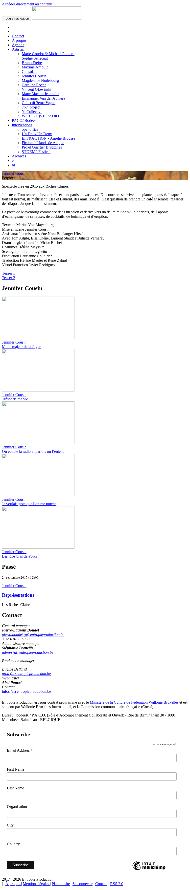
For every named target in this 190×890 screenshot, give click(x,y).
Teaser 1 (8, 273)
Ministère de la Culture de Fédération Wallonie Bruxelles (134, 702)
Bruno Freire (32, 63)
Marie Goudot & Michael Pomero (48, 54)
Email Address (20, 750)
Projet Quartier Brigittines (42, 147)
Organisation (17, 806)
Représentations (18, 595)
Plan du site (61, 884)
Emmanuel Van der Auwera (43, 98)
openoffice (30, 129)
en (14, 160)
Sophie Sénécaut (35, 58)
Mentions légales (36, 884)
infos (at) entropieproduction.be (26, 691)
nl (13, 165)
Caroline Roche (34, 85)
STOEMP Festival (36, 152)
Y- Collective (32, 111)
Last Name (15, 788)
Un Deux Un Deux (37, 134)
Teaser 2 (8, 278)
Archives (19, 156)
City (10, 825)
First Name (15, 769)
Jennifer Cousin (34, 76)
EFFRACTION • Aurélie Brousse (48, 138)
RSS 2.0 (116, 884)
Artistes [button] (18, 49)
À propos (19, 40)
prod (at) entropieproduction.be (26, 674)
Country (13, 844)
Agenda (18, 45)
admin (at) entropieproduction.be (27, 652)
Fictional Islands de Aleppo (43, 143)
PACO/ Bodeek (24, 120)
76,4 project (31, 107)
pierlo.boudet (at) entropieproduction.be (33, 634)
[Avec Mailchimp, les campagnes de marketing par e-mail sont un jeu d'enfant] (149, 870)
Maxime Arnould (35, 67)
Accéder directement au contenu (27, 4)
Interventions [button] (22, 125)
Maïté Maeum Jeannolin (40, 94)
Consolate (29, 71)
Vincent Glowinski (36, 89)
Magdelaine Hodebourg (40, 80)
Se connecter (82, 884)
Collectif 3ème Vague (38, 103)
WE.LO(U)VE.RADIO (40, 116)
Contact (18, 36)
